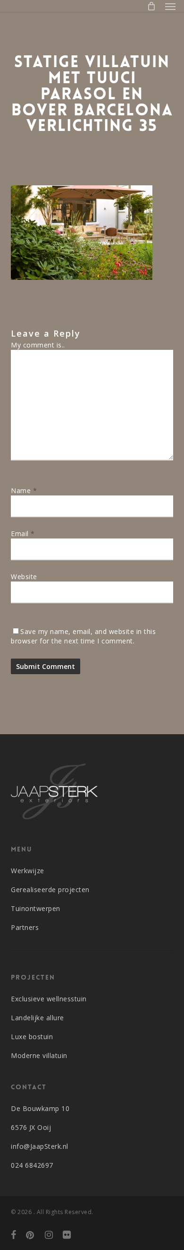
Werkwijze (27, 870)
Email (23, 533)
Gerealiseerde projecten (50, 889)
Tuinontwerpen (35, 908)
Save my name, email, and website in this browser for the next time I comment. (83, 636)
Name (24, 490)
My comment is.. (38, 344)
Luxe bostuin (32, 1036)
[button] (170, 6)
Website (24, 576)
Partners (25, 927)
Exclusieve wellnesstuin (49, 998)
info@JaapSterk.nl (39, 1146)
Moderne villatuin (39, 1055)
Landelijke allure (37, 1017)
